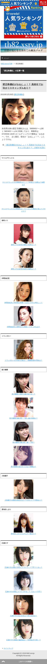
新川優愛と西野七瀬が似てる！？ (23, 394)
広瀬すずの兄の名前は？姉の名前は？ (23, 616)
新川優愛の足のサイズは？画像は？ (23, 467)
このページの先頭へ (26, 661)
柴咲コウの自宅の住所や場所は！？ (23, 269)
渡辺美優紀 (19, 94)
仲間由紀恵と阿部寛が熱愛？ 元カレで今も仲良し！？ (23, 303)
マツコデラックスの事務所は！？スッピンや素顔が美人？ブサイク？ (23, 210)
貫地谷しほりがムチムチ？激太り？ (23, 534)
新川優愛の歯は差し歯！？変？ (23, 442)
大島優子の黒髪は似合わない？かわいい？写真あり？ (23, 500)
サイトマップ (8, 648)
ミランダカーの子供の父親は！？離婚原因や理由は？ (23, 360)
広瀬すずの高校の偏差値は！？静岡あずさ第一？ (23, 640)
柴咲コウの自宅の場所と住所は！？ (23, 245)
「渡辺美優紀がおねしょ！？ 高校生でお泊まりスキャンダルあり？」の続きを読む (24, 146)
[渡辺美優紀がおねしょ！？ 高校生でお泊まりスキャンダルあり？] (18, 123)
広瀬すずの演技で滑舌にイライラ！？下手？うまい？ (23, 567)
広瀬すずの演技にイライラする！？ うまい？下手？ (23, 591)
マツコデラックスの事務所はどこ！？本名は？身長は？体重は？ (23, 183)
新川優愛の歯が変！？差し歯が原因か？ (23, 418)
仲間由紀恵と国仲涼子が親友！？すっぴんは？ (23, 327)
